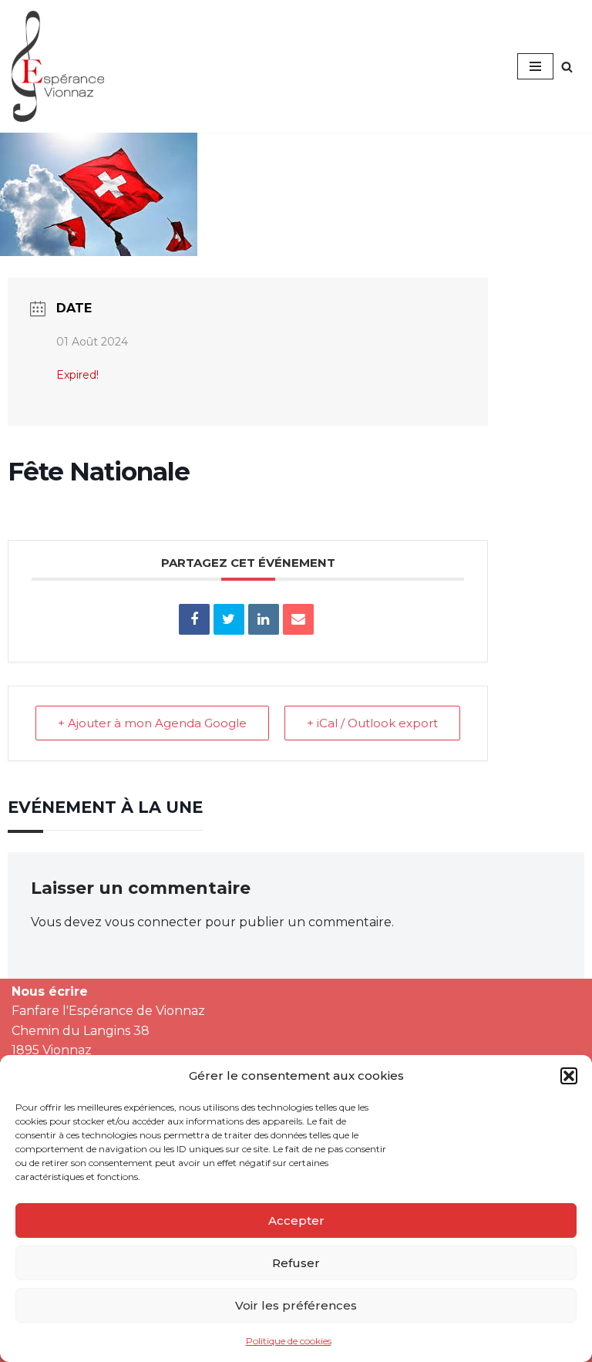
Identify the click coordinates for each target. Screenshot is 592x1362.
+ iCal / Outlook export (372, 723)
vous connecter (153, 922)
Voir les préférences (296, 1305)
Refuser (296, 1263)
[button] (569, 1076)
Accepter (296, 1220)
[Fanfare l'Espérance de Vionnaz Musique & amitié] (58, 66)
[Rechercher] (567, 66)
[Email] (298, 619)
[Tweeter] (229, 619)
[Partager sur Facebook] (194, 619)
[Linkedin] (263, 619)
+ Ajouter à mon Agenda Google (152, 723)
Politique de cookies (288, 1341)
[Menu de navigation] (535, 66)
